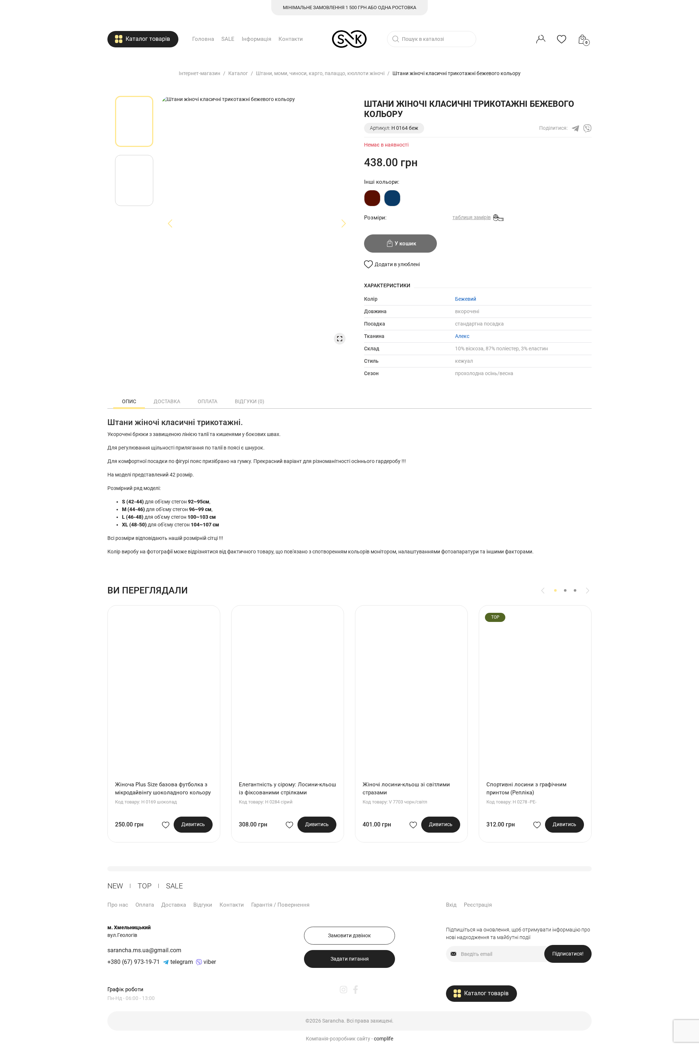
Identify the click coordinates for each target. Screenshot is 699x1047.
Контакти (291, 39)
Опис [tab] (129, 401)
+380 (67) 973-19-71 (133, 961)
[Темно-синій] (392, 198)
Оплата (144, 905)
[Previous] (543, 591)
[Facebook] (355, 989)
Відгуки (202, 905)
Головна (203, 39)
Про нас (117, 905)
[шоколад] (372, 198)
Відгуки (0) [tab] (249, 401)
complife (383, 1039)
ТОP (144, 885)
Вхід (451, 905)
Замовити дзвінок (349, 935)
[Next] (588, 591)
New (115, 885)
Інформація (256, 39)
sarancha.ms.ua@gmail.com (144, 950)
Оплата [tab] (207, 401)
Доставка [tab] (167, 401)
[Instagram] (343, 989)
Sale (174, 885)
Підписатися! (568, 954)
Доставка (173, 905)
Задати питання (350, 959)
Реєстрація (478, 905)
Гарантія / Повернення (280, 905)
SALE (227, 39)
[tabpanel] (134, 121)
